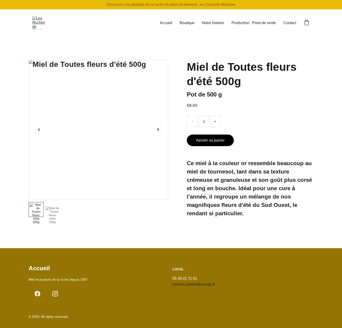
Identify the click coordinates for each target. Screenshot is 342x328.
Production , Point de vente (253, 23)
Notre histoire (213, 23)
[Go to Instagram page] (55, 293)
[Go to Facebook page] (37, 293)
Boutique (187, 23)
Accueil (166, 23)
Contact (289, 23)
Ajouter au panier (210, 140)
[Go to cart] (307, 22)
